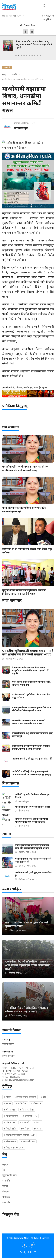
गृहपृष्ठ (4, 74)
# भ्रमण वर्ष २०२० (28, 1141)
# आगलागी (24, 1122)
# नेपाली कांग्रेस (10, 1128)
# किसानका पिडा (27, 1109)
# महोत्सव (25, 1128)
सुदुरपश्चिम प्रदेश (9, 1175)
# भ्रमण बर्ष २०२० (30, 1116)
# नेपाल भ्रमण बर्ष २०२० (13, 1147)
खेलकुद (5, 1191)
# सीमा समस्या (10, 1141)
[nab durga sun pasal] (28, 394)
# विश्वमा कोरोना (11, 1116)
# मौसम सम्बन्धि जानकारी (25, 1097)
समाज (5, 1186)
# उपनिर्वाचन (21, 1103)
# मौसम (7, 1097)
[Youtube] (32, 31)
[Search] (45, 5)
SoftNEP (32, 1252)
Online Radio (29, 25)
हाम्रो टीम (6, 1202)
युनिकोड (6, 1197)
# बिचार (37, 1122)
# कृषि (43, 1097)
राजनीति (14, 74)
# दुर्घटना (37, 1128)
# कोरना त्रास (36, 1103)
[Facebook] (25, 31)
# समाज (7, 1103)
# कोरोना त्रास (9, 1109)
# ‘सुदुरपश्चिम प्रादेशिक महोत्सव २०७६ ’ (19, 1135)
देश (3, 1169)
